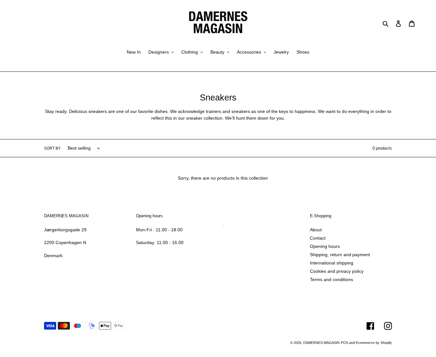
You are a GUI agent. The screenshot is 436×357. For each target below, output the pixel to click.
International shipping (331, 262)
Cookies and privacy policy (337, 271)
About (316, 229)
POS (344, 343)
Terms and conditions (331, 279)
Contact (318, 238)
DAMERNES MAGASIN (321, 343)
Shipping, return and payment (340, 254)
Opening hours (325, 246)
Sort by (52, 148)
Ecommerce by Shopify (374, 343)
